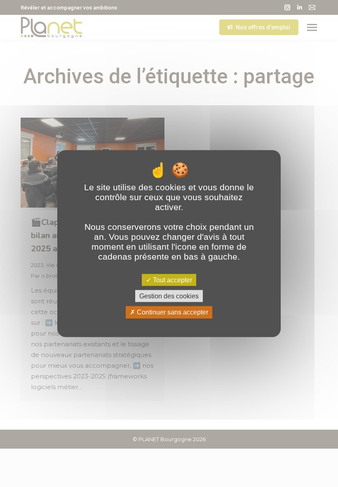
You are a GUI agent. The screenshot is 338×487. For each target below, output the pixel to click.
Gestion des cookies (169, 296)
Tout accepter (171, 280)
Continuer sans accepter (171, 312)
